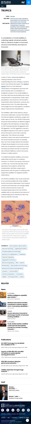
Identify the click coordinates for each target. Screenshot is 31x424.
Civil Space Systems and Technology (11, 251)
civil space (4, 271)
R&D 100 (22, 262)
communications (13, 271)
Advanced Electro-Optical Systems (17, 246)
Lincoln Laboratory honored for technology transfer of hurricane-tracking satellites (18, 315)
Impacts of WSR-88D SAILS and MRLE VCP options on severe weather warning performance (12, 353)
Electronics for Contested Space (10, 254)
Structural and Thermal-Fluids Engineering (12, 268)
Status (3, 417)
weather (12, 16)
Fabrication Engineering (8, 257)
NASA (17, 262)
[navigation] (28, 2)
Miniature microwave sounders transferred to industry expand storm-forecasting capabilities (17, 304)
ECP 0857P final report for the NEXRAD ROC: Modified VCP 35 (12, 344)
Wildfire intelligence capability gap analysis (17, 296)
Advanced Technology (16, 18)
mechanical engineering (8, 274)
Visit (8, 417)
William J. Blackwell (12, 387)
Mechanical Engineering (21, 28)
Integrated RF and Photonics (17, 30)
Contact (14, 417)
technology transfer (13, 277)
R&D (3, 6)
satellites (4, 277)
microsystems (19, 274)
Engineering (25, 18)
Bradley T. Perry (13, 396)
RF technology (5, 265)
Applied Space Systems (16, 23)
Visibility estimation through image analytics (12, 370)
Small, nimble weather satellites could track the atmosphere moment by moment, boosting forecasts (17, 326)
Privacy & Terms (24, 417)
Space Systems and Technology (18, 20)
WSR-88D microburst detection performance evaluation (11, 362)
